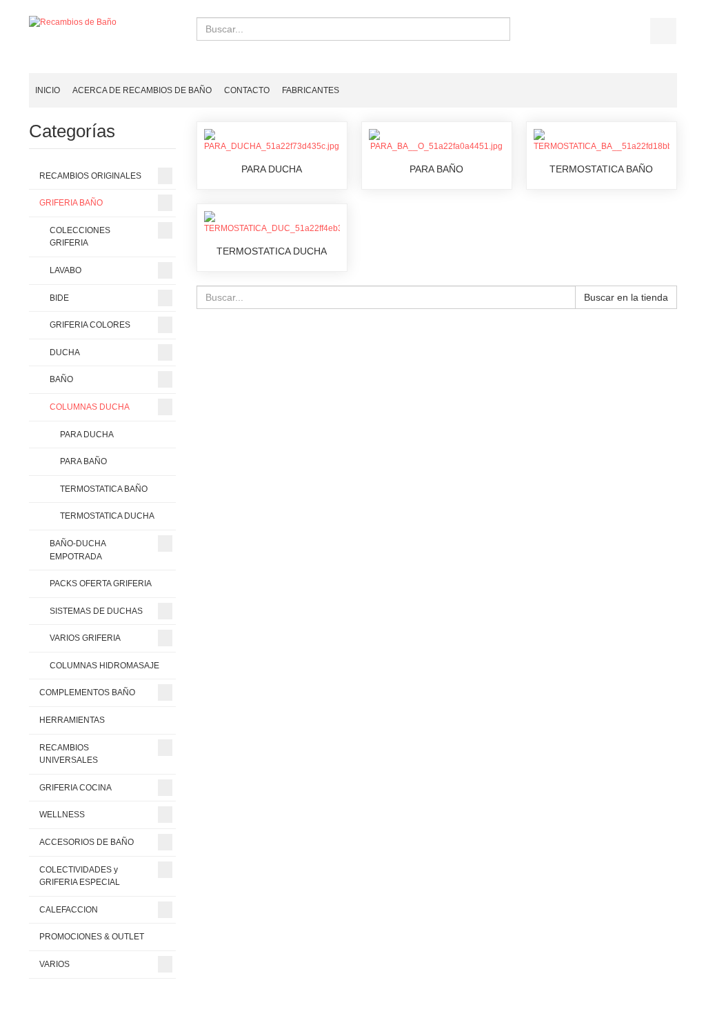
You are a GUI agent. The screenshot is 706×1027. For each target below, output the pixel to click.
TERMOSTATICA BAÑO (601, 169)
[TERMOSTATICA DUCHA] (272, 223)
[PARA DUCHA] (272, 140)
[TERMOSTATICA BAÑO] (601, 140)
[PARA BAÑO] (437, 140)
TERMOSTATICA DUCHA (271, 251)
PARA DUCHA (271, 169)
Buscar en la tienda (626, 297)
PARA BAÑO (436, 169)
